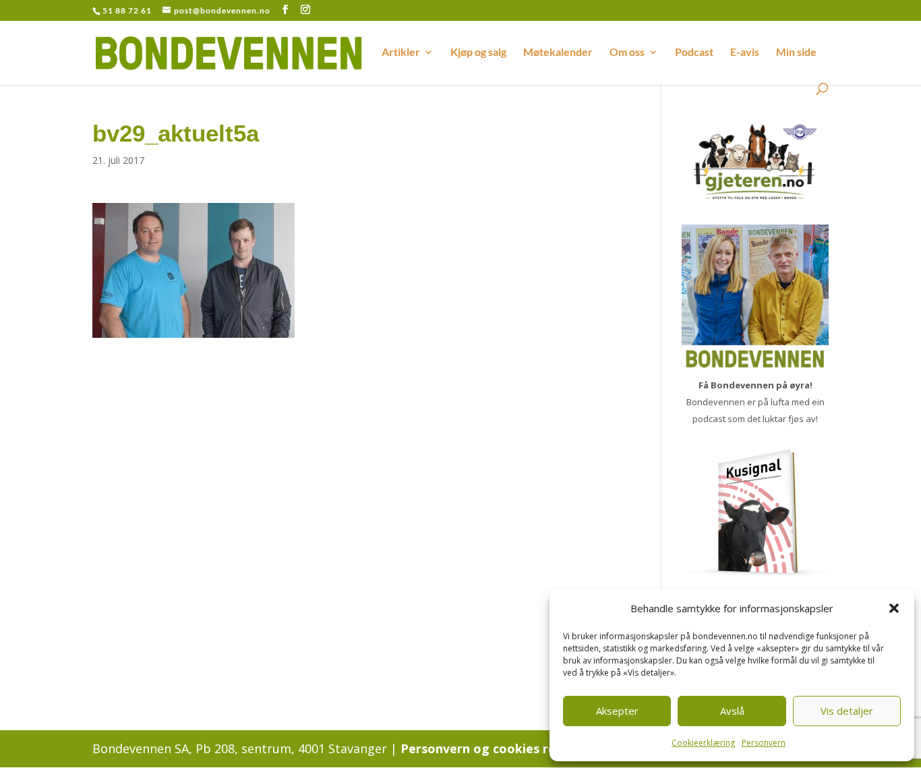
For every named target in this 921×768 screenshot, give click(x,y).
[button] (894, 608)
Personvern (763, 742)
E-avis (744, 52)
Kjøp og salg (478, 52)
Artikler (401, 52)
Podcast (694, 52)
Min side (796, 52)
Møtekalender (558, 52)
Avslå (732, 710)
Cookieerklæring (703, 742)
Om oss (627, 52)
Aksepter (617, 710)
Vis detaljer (847, 710)
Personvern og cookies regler (490, 748)
